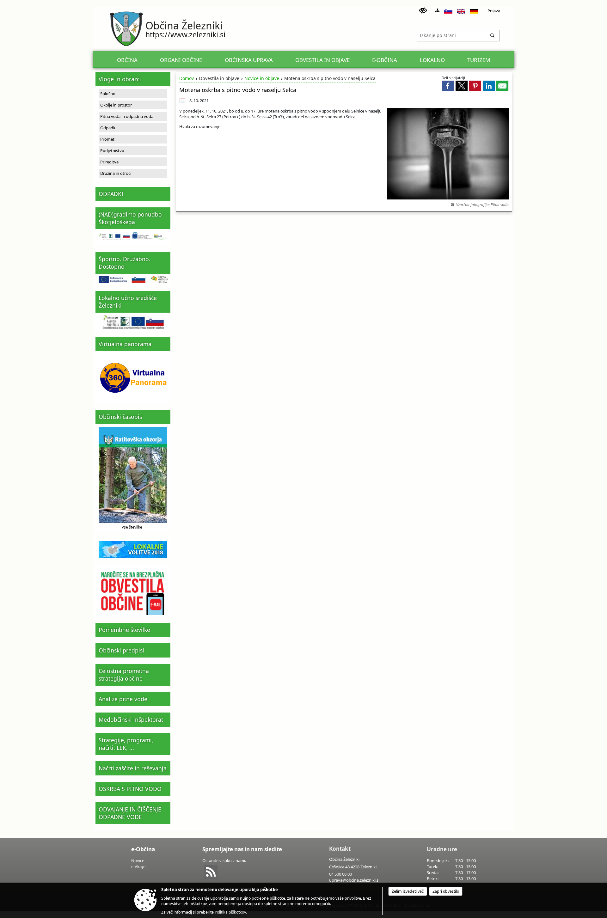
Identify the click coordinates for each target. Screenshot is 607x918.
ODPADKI (111, 194)
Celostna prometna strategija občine (124, 674)
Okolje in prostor (116, 105)
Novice (137, 860)
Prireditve (109, 162)
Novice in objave (261, 78)
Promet (107, 139)
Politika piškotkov (230, 912)
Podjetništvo (112, 150)
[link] (448, 86)
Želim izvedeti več (408, 891)
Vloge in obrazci (120, 79)
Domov (186, 78)
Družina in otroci (115, 173)
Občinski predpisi (121, 650)
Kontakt (340, 849)
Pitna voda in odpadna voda (126, 116)
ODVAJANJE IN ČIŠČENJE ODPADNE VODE (130, 813)
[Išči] (492, 36)
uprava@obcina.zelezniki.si (354, 880)
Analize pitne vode (123, 699)
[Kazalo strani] (437, 10)
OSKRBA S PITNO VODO (130, 789)
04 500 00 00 (340, 874)
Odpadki (108, 128)
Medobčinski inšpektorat (131, 719)
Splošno (107, 93)
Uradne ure (442, 849)
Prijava (493, 11)
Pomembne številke (124, 629)
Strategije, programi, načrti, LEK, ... (126, 743)
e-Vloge (138, 866)
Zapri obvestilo (445, 891)
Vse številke (132, 526)
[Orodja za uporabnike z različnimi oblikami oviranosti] (423, 11)
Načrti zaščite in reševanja (133, 768)
